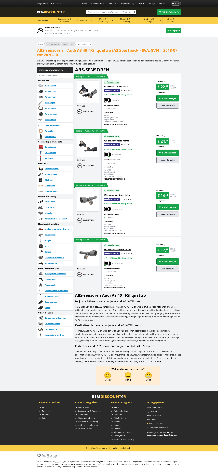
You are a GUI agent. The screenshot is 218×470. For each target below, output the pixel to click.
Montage (151, 3)
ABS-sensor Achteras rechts (117, 249)
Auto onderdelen (98, 3)
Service (141, 3)
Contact (162, 3)
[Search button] (134, 12)
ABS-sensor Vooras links (116, 86)
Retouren (113, 3)
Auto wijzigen (173, 30)
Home (84, 3)
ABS (83, 106)
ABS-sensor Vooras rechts (116, 140)
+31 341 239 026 (156, 423)
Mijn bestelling (127, 3)
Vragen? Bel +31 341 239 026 (49, 3)
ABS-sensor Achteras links (117, 195)
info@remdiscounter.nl (159, 427)
